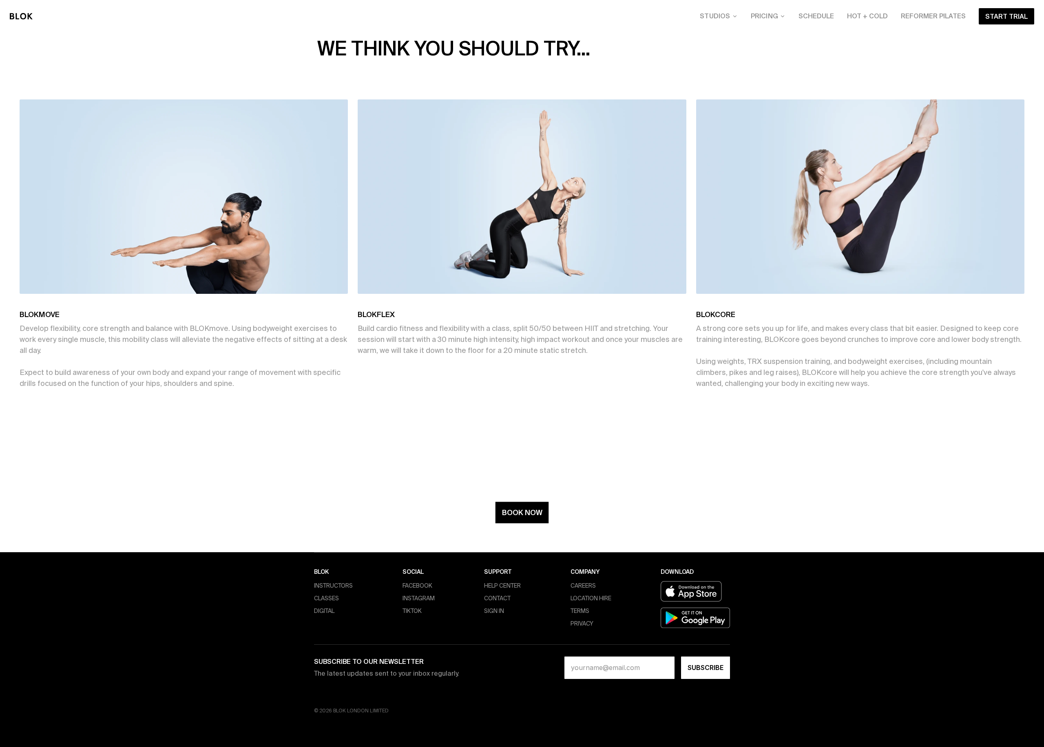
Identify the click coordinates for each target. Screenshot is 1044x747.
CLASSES (326, 598)
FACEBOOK (417, 585)
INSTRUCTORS (333, 585)
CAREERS (583, 585)
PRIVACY (582, 623)
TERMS (580, 611)
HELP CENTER (502, 585)
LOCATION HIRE (591, 598)
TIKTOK (412, 611)
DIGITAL (324, 611)
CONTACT (497, 598)
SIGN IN (494, 611)
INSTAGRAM (419, 598)
